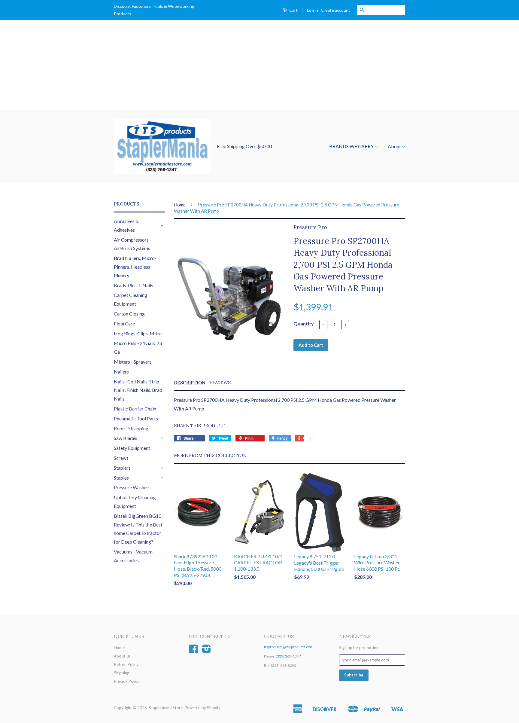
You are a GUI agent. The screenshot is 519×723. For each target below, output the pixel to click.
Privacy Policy (126, 681)
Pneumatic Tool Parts (136, 418)
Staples (121, 477)
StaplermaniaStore (166, 707)
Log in (312, 10)
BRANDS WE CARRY (352, 146)
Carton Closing (129, 313)
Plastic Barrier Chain (135, 408)
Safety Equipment (132, 448)
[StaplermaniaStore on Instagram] (206, 650)
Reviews (220, 383)
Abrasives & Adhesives (126, 225)
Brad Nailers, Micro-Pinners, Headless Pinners (135, 266)
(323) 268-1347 (288, 656)
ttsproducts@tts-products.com (288, 647)
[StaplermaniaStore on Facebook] (193, 650)
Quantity (303, 323)
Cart (293, 10)
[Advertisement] (259, 65)
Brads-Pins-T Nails (133, 285)
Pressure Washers (132, 487)
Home (180, 204)
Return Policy (126, 664)
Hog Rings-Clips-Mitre (138, 333)
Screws (121, 458)
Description (189, 383)
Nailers (121, 371)
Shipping (121, 672)
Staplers (122, 468)
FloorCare (124, 323)
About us (122, 656)
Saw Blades (125, 438)
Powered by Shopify (202, 707)
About (395, 146)
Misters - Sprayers (133, 362)
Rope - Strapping (131, 428)
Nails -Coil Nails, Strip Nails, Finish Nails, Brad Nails (138, 390)
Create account (335, 10)
